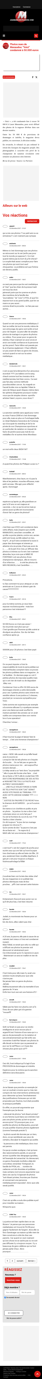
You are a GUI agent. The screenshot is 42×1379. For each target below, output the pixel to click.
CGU (29, 1375)
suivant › (20, 1260)
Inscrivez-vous (13, 1280)
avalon (11, 277)
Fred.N (11, 597)
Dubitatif (11, 471)
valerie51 (12, 226)
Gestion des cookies (9, 1373)
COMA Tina (12, 1214)
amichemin (12, 243)
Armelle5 (12, 966)
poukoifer (12, 442)
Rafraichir (32, 221)
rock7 (11, 841)
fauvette (11, 909)
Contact (5, 1377)
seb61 (11, 642)
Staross (11, 316)
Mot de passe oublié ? (14, 1318)
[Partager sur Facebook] (33, 77)
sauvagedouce (13, 730)
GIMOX (11, 869)
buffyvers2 (12, 573)
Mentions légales (8, 1371)
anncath (11, 1000)
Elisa (10, 617)
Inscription (16, 7)
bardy (11, 520)
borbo (11, 657)
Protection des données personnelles (14, 1375)
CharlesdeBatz (13, 457)
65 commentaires (8, 77)
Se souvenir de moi (12, 1297)
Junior (11, 1056)
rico (10, 892)
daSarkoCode (13, 364)
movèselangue (13, 494)
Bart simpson (13, 1020)
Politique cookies (21, 1371)
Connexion (26, 7)
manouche (12, 406)
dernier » (31, 1260)
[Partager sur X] (37, 77)
